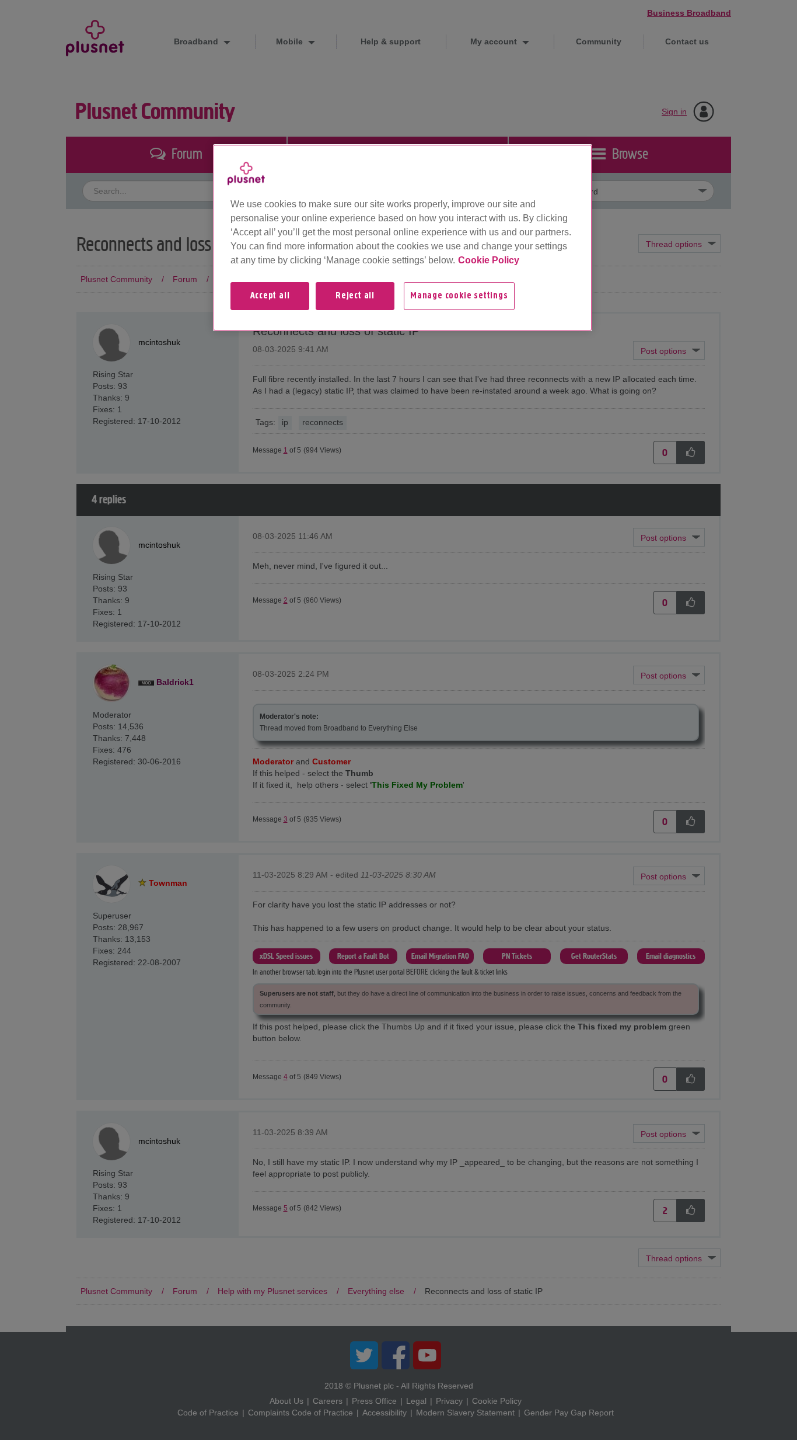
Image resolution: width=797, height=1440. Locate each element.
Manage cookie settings (459, 296)
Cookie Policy (488, 260)
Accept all (270, 296)
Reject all (355, 296)
